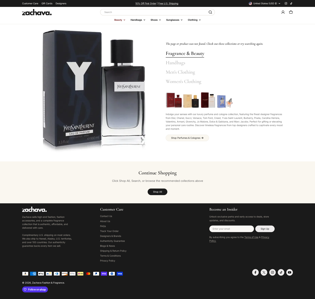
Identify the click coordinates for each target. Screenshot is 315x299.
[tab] (185, 53)
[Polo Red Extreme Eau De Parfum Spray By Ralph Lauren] (174, 100)
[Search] (210, 12)
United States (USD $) (265, 3)
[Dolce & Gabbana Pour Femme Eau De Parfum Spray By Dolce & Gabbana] (208, 100)
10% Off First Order (145, 3)
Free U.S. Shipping (168, 3)
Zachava (37, 282)
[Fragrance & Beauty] (94, 91)
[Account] (283, 12)
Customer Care (30, 3)
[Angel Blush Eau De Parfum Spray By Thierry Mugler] (225, 100)
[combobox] (157, 12)
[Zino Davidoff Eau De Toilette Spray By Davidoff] (191, 100)
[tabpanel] (225, 116)
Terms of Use (251, 237)
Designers (61, 3)
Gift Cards (47, 3)
